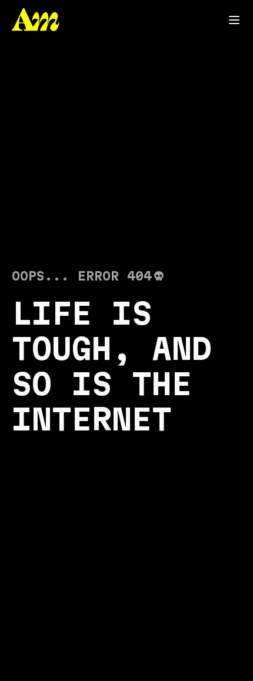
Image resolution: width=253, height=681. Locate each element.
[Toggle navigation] (234, 20)
